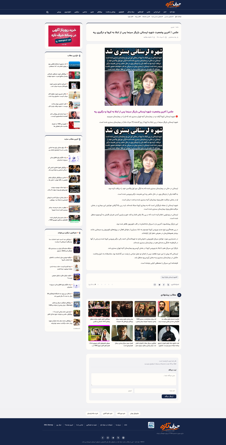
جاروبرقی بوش (134, 413)
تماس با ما (79, 425)
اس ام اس (157, 12)
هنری (92, 12)
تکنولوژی (121, 12)
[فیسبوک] (103, 438)
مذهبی (85, 12)
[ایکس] (118, 438)
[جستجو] (47, 12)
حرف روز (58, 425)
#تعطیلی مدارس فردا (157, 17)
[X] (168, 284)
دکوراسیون (68, 12)
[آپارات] (123, 438)
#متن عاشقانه (146, 17)
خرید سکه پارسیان (92, 413)
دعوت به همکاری (91, 425)
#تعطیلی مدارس (168, 17)
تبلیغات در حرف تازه (106, 425)
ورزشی (59, 12)
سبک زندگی (130, 12)
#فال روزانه (138, 17)
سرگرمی (77, 12)
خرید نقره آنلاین (107, 413)
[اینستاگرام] (108, 438)
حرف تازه (172, 12)
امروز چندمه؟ (69, 425)
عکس (148, 12)
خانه (177, 27)
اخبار (164, 12)
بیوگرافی (99, 12)
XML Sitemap (48, 425)
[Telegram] (159, 284)
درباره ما (118, 425)
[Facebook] (163, 284)
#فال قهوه (130, 17)
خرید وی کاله (121, 413)
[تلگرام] (113, 438)
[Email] (155, 284)
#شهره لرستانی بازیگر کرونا (169, 277)
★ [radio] (98, 284)
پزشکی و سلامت (110, 12)
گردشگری (140, 12)
